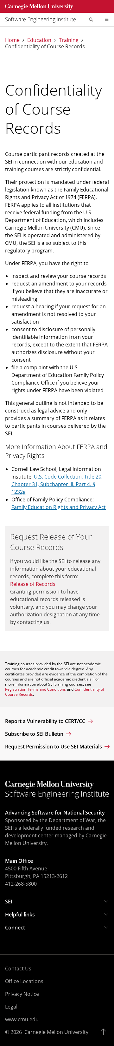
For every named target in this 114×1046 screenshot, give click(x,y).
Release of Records (32, 583)
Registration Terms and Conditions (35, 689)
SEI (8, 901)
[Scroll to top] (105, 1032)
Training (69, 40)
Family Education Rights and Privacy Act (58, 507)
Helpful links (20, 914)
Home (12, 40)
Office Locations (24, 981)
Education (39, 40)
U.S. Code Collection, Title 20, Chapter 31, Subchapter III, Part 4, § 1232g (57, 484)
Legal (11, 1006)
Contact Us (18, 968)
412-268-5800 (21, 883)
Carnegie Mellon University (56, 1032)
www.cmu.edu (22, 1019)
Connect (15, 927)
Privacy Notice (22, 993)
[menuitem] (43, 19)
